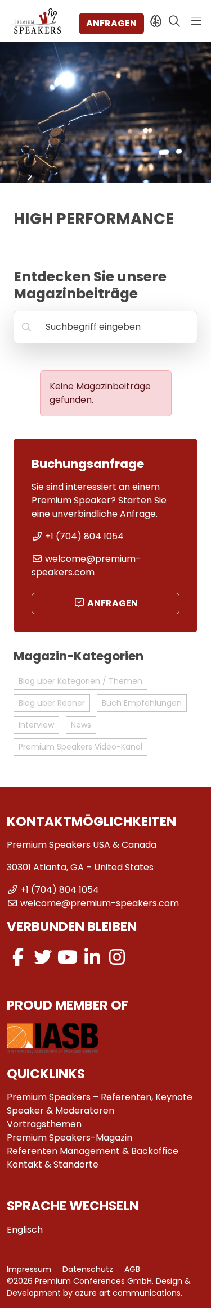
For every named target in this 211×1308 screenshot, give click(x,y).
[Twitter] (43, 957)
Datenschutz (87, 1269)
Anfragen (111, 23)
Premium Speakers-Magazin (69, 1137)
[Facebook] (18, 957)
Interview (36, 724)
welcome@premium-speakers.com (86, 565)
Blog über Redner (52, 702)
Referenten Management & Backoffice (92, 1150)
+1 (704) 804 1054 (84, 536)
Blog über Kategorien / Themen (80, 681)
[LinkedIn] (92, 957)
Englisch (25, 1229)
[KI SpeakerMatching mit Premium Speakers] (156, 21)
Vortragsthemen (44, 1124)
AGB (132, 1269)
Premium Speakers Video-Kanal (80, 746)
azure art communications (128, 1292)
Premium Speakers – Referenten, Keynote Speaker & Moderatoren (99, 1104)
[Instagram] (117, 957)
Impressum (29, 1269)
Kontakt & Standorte (52, 1164)
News (81, 724)
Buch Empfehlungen (142, 702)
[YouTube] (67, 957)
